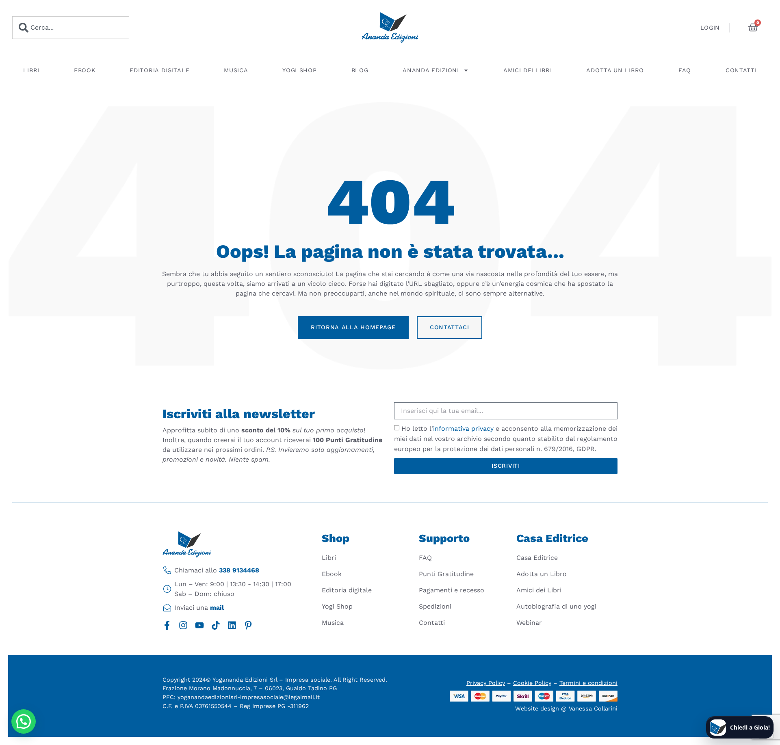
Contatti (741, 70)
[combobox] (70, 27)
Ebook (84, 70)
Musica (236, 70)
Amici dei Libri (527, 70)
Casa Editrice (537, 557)
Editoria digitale (159, 70)
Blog (359, 70)
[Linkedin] (232, 625)
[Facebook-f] (166, 625)
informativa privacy (463, 428)
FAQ (684, 70)
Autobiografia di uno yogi (556, 606)
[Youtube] (199, 625)
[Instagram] (183, 625)
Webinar (529, 622)
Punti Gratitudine (446, 574)
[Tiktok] (215, 625)
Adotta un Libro (615, 70)
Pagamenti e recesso (451, 590)
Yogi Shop (299, 70)
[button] (23, 721)
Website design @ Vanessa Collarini (566, 708)
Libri (31, 70)
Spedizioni (435, 606)
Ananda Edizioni (431, 70)
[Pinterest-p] (248, 625)
